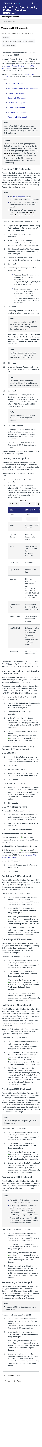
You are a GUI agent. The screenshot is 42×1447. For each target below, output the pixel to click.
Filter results (24, 500)
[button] (21, 21)
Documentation (9, 45)
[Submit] (29, 504)
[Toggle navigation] (37, 3)
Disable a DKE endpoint (17, 98)
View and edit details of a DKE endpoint (23, 89)
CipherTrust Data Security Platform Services (19, 41)
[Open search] (32, 2)
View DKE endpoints (15, 84)
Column (12, 504)
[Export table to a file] (38, 504)
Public (6, 37)
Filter (12, 515)
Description (30, 510)
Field (11, 510)
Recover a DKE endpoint (17, 117)
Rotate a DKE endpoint (16, 103)
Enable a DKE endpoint (17, 93)
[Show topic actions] (39, 28)
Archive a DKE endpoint (17, 112)
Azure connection (20, 197)
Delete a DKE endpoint (16, 108)
